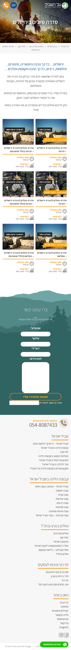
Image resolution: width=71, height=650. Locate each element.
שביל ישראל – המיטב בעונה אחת (51, 486)
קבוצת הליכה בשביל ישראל (54, 448)
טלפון (35, 338)
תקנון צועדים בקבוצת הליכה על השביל (49, 468)
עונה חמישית (62, 507)
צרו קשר (64, 623)
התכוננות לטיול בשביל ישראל (53, 460)
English (63, 627)
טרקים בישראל (60, 541)
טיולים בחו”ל (62, 554)
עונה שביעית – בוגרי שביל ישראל (52, 515)
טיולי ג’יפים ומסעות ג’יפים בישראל (51, 546)
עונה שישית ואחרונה (58, 511)
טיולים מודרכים (36, 46)
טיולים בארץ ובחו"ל (54, 525)
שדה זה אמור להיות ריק (50, 403)
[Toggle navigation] (13, 5)
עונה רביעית (62, 503)
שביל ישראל (60, 436)
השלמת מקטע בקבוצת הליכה (53, 456)
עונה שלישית (62, 499)
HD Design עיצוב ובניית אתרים (18, 646)
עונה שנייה (63, 495)
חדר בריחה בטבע (59, 576)
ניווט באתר (60, 595)
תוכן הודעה (35, 358)
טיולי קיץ (22, 46)
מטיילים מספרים (60, 611)
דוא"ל (35, 348)
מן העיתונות (62, 619)
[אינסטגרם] (60, 635)
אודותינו (64, 606)
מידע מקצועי (61, 615)
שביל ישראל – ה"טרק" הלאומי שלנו (50, 443)
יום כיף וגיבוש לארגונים (57, 572)
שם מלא (36, 328)
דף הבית (65, 46)
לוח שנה (64, 452)
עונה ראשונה (62, 490)
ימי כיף (65, 580)
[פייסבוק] (65, 635)
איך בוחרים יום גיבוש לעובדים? (53, 584)
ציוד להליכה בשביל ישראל (55, 464)
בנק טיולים (52, 46)
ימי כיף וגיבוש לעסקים (53, 564)
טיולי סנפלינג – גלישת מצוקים (53, 550)
